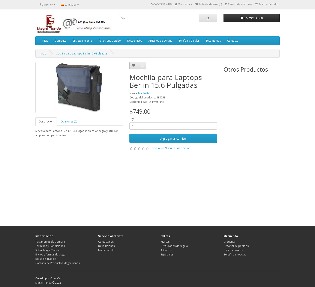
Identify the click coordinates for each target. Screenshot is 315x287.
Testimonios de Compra (50, 241)
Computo (60, 40)
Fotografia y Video (110, 40)
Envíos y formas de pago (50, 254)
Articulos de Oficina (160, 40)
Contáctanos (106, 241)
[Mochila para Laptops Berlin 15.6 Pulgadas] (79, 87)
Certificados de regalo (174, 246)
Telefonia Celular (189, 40)
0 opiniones (157, 148)
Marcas (165, 241)
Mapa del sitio (106, 250)
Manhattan (144, 93)
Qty (131, 119)
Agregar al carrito (173, 138)
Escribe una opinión (178, 148)
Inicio (45, 40)
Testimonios (213, 40)
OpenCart (56, 278)
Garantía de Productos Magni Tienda (57, 263)
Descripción (46, 121)
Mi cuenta (229, 241)
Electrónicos (134, 40)
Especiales (167, 254)
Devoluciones (106, 246)
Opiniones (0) (69, 121)
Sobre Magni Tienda (47, 250)
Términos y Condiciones (50, 246)
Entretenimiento (82, 40)
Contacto (232, 40)
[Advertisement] (126, 189)
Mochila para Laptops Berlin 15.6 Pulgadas (81, 53)
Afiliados (166, 250)
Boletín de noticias (235, 254)
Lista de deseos (233, 250)
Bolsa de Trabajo (45, 259)
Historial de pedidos (236, 246)
